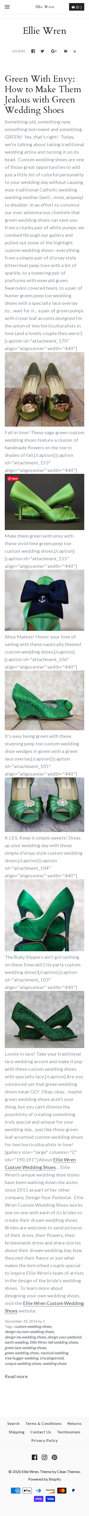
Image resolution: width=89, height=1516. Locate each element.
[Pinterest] (54, 1457)
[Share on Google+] (54, 51)
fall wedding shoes (63, 1342)
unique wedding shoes (23, 1363)
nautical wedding (54, 1352)
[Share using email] (65, 51)
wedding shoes (54, 1363)
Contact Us (40, 1432)
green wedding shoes (22, 1352)
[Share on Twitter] (42, 51)
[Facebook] (34, 1457)
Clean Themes (68, 1471)
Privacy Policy (44, 1440)
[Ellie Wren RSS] (72, 51)
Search (13, 1423)
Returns (74, 1423)
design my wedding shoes (25, 1337)
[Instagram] (44, 1457)
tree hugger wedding (21, 1358)
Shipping (17, 1432)
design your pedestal (64, 1337)
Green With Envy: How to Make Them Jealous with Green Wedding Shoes (43, 94)
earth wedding (16, 1342)
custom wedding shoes (32, 1326)
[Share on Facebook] (33, 51)
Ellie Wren (38, 1342)
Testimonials (68, 1432)
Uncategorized (52, 1358)
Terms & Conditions (43, 1423)
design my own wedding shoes (29, 1331)
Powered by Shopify (44, 1479)
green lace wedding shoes (25, 1347)
